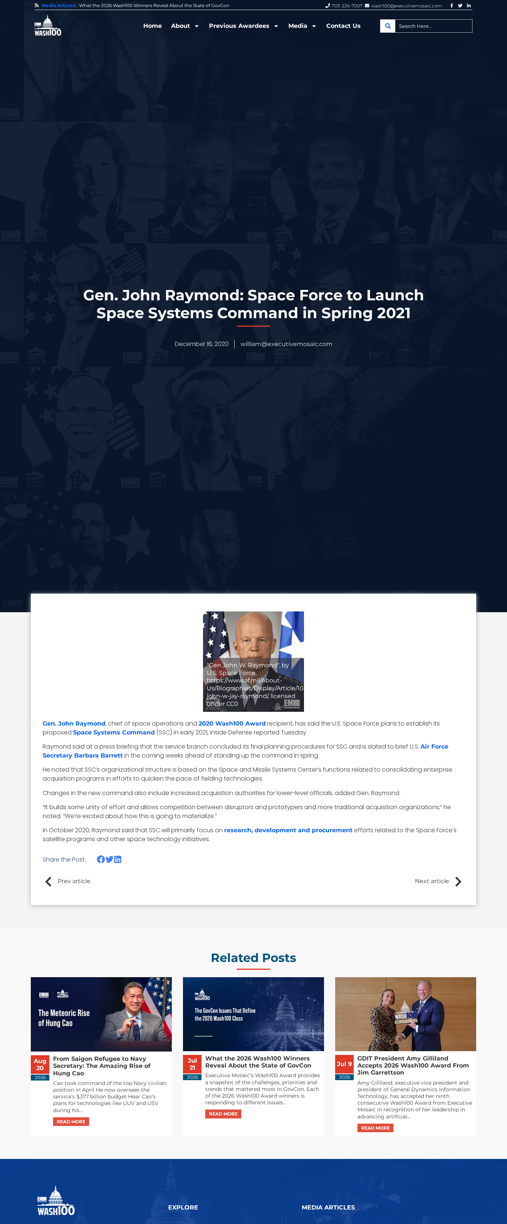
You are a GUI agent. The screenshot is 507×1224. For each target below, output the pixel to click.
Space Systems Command (114, 732)
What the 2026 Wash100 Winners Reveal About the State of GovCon (154, 5)
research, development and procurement (288, 830)
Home (152, 25)
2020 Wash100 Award (232, 723)
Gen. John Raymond (74, 723)
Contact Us (343, 25)
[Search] (387, 26)
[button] (101, 859)
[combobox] (426, 26)
